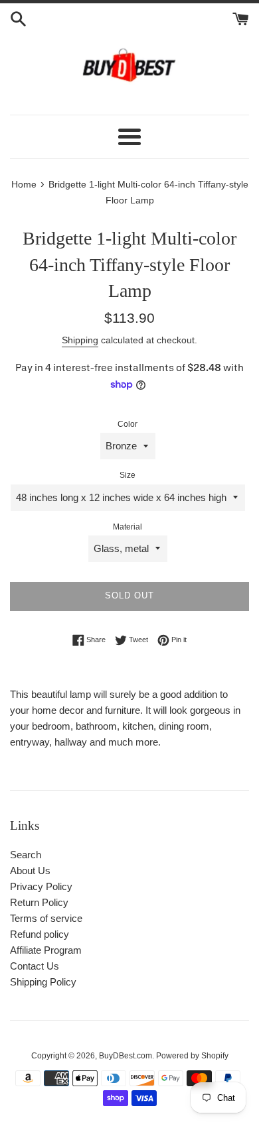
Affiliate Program (46, 950)
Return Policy (39, 902)
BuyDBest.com (125, 1055)
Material (127, 527)
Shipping (80, 340)
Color (127, 424)
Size (127, 475)
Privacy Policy (41, 886)
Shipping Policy (43, 981)
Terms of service (46, 918)
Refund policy (39, 934)
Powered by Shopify (192, 1055)
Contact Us (34, 966)
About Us (30, 870)
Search (25, 854)
